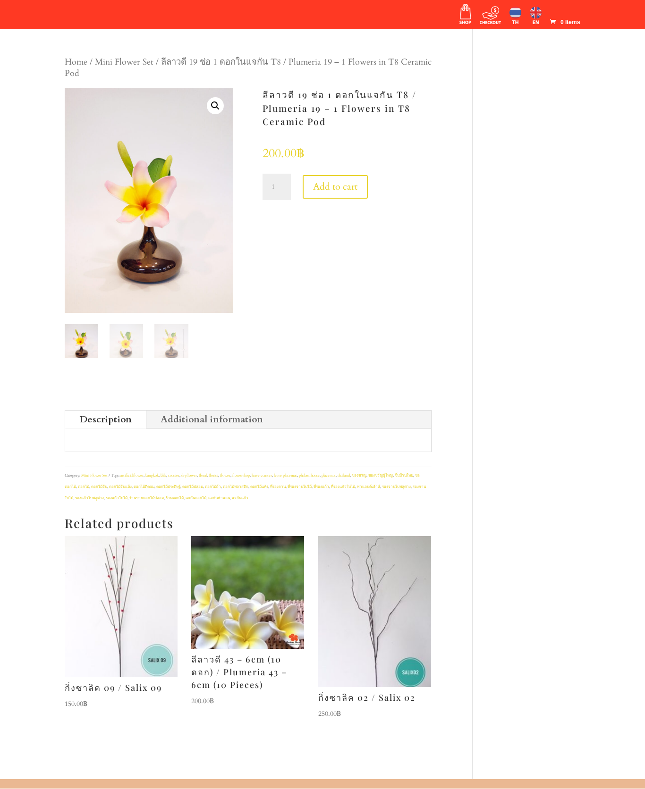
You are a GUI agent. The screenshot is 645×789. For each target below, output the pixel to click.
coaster (173, 475)
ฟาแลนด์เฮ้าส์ (368, 486)
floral (203, 475)
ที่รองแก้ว (321, 486)
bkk (163, 475)
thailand (344, 475)
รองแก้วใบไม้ (116, 498)
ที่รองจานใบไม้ (300, 486)
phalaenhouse (309, 475)
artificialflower (132, 475)
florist (213, 475)
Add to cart (335, 186)
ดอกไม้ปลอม (192, 486)
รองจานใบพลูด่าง (396, 486)
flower (225, 475)
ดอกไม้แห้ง (259, 486)
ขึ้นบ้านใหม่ (404, 475)
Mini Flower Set (124, 62)
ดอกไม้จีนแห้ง (120, 486)
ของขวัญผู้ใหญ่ (380, 475)
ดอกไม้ (83, 486)
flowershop (241, 475)
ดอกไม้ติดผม (144, 486)
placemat (329, 475)
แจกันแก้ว (240, 498)
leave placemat (285, 475)
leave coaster (262, 475)
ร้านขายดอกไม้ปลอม (146, 498)
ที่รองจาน (278, 486)
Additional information (212, 419)
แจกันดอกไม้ (196, 498)
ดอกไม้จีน (99, 486)
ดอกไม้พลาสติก (235, 486)
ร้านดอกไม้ (175, 498)
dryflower (189, 475)
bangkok (152, 475)
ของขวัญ (359, 475)
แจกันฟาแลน (219, 498)
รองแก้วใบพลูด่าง (89, 498)
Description (105, 419)
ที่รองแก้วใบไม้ (343, 486)
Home (76, 62)
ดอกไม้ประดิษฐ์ (168, 486)
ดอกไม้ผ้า (213, 486)
